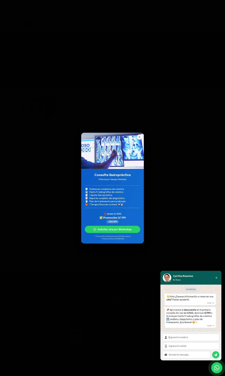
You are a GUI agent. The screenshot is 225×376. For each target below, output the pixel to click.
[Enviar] (215, 354)
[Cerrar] (139, 137)
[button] (216, 277)
